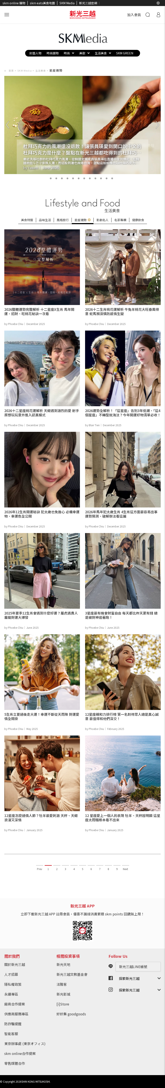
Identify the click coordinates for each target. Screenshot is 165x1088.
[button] (158, 3)
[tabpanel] (82, 125)
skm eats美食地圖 (42, 3)
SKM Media (67, 3)
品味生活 (45, 220)
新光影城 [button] (63, 994)
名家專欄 (120, 220)
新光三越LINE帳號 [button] (133, 966)
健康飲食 (138, 220)
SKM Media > (25, 70)
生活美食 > (41, 70)
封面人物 (35, 53)
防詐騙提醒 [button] (12, 1023)
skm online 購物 (14, 3)
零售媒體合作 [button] (14, 1063)
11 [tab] (112, 178)
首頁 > (12, 70)
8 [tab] (84, 178)
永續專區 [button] (11, 994)
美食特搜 (27, 220)
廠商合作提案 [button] (14, 1004)
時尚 (67, 53)
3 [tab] (56, 178)
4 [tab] (62, 178)
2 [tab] (51, 178)
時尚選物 (53, 53)
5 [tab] (67, 178)
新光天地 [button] (63, 964)
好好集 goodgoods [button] (71, 1013)
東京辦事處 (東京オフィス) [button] (25, 1043)
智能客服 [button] (11, 1033)
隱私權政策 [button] (12, 984)
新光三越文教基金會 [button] (72, 974)
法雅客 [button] (62, 984)
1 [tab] (45, 178)
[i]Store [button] (63, 1004)
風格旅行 (63, 220)
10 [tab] (101, 178)
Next (125, 869)
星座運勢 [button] (81, 220)
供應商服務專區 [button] (16, 1013)
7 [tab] (78, 178)
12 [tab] (118, 178)
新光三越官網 (88, 3)
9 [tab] (90, 178)
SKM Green (124, 53)
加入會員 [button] (134, 14)
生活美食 (101, 53)
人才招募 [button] (11, 974)
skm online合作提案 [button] (20, 1053)
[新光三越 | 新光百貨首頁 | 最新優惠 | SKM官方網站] (83, 15)
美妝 (82, 53)
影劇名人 (102, 220)
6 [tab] (73, 178)
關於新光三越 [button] (14, 964)
